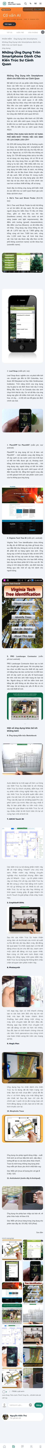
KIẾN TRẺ (20, 32)
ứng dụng (6, 48)
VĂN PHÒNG (33, 32)
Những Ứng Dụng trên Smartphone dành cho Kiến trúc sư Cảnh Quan (21, 43)
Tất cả (9, 32)
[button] (25, 3)
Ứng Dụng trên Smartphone (25, 39)
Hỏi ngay (9, 24)
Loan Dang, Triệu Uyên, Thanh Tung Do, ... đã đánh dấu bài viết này (21, 1396)
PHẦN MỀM (7, 39)
